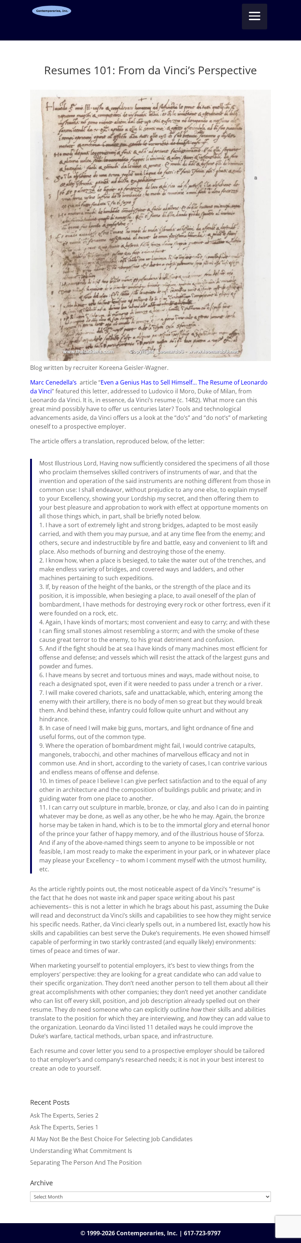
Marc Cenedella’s (54, 382)
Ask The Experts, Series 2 (64, 1115)
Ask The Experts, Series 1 (64, 1127)
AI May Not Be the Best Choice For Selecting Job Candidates (111, 1139)
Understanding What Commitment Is (81, 1151)
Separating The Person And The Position (86, 1162)
